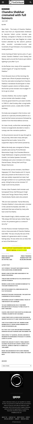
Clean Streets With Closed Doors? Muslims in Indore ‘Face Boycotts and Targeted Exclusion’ (16, 318)
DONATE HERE (22, 250)
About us (4, 417)
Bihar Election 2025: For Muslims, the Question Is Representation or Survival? (16, 295)
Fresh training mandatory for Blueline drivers (25, 257)
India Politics (9, 6)
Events (28, 417)
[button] (30, 2)
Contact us (12, 417)
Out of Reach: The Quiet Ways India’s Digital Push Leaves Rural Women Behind (15, 269)
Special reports (8, 419)
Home (3, 6)
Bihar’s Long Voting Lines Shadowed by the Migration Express (15, 274)
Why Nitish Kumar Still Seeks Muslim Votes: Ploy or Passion (15, 290)
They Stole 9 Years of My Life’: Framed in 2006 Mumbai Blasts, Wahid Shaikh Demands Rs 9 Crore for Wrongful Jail (15, 324)
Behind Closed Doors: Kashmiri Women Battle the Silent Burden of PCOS (16, 284)
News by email (25, 419)
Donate (17, 419)
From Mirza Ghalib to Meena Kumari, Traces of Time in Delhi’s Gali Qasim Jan (16, 300)
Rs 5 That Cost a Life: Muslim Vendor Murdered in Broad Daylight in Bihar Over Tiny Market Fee (16, 330)
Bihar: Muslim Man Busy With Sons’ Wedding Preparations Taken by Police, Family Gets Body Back (16, 352)
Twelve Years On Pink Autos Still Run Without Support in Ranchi (16, 279)
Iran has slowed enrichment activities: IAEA (7, 257)
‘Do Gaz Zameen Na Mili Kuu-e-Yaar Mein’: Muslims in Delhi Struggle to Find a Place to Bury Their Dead (15, 306)
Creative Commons (25, 407)
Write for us (20, 417)
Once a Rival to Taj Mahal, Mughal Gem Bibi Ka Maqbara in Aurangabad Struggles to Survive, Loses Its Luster (16, 336)
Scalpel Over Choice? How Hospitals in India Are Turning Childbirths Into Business (16, 313)
